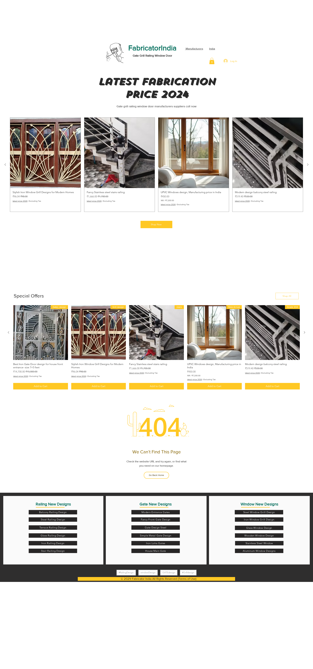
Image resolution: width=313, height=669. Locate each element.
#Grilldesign (188, 572)
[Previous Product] (308, 165)
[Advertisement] (24, 20)
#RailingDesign (126, 572)
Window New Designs (259, 504)
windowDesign (148, 572)
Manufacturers (194, 48)
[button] (212, 61)
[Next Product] (5, 165)
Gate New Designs (156, 504)
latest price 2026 (242, 201)
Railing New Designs (53, 504)
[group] (156, 164)
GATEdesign (168, 572)
